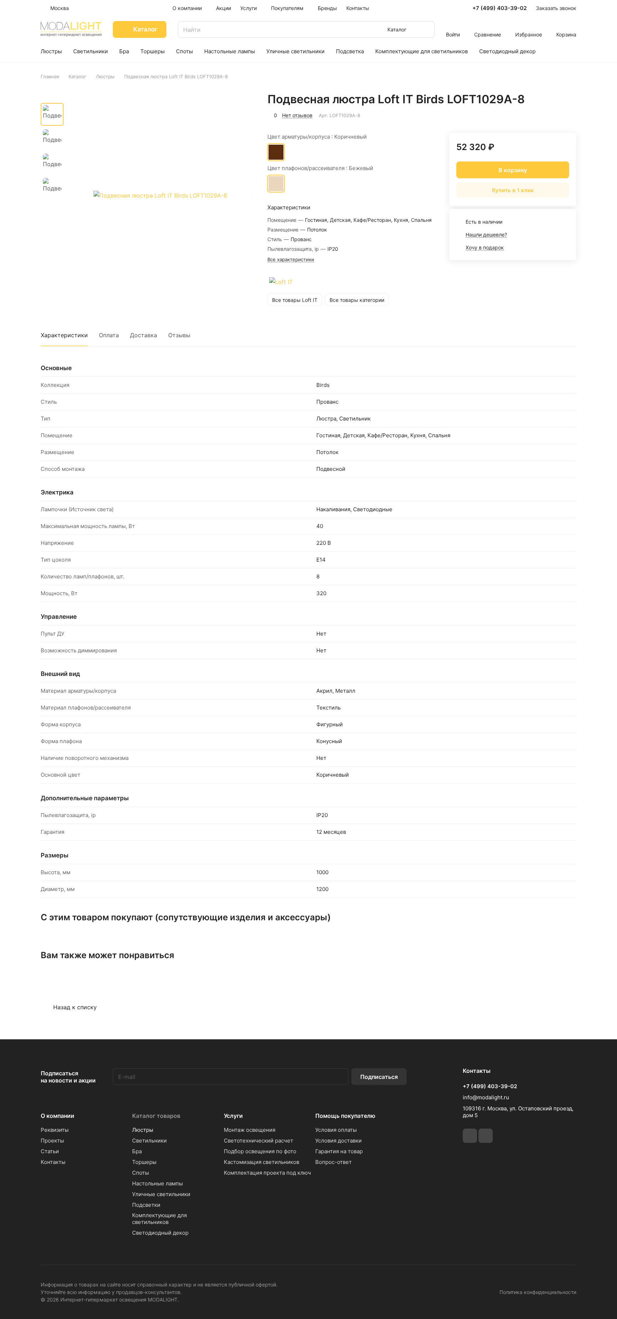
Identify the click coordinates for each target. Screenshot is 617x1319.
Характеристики (64, 335)
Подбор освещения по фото (260, 1151)
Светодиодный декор (160, 1232)
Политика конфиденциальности (538, 1292)
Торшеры (144, 1162)
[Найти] (426, 29)
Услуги (233, 1115)
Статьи (50, 1151)
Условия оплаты (336, 1129)
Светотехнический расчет (258, 1140)
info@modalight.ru (486, 1097)
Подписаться (379, 1076)
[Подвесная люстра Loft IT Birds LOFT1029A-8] (160, 195)
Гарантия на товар (339, 1151)
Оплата (109, 335)
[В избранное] (537, 114)
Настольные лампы (157, 1183)
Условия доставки (338, 1140)
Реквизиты (55, 1129)
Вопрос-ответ (333, 1162)
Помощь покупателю (345, 1115)
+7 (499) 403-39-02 (499, 8)
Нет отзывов (297, 115)
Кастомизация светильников (261, 1162)
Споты (140, 1172)
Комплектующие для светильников (159, 1218)
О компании (57, 1115)
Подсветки (146, 1204)
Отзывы (179, 335)
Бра (137, 1151)
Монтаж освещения (249, 1129)
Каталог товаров (156, 1115)
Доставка (143, 335)
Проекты (52, 1140)
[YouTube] (485, 1136)
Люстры (142, 1129)
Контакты (53, 1162)
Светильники (149, 1140)
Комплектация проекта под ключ (267, 1172)
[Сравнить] (553, 114)
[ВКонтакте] (470, 1136)
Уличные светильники (161, 1194)
